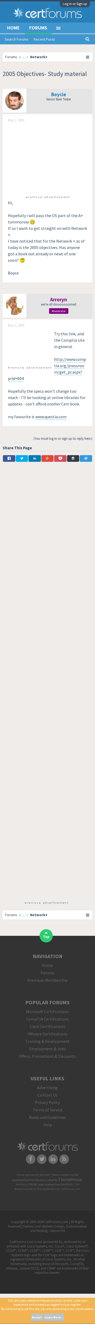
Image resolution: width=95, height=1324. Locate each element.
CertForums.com (70, 1189)
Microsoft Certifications (47, 1011)
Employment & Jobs (47, 1048)
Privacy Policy (47, 1102)
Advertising (47, 1087)
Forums (38, 28)
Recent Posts (44, 39)
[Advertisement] (47, 158)
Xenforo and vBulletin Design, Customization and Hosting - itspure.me (55, 1228)
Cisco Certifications (47, 1026)
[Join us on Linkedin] (53, 1159)
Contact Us (47, 1095)
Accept (37, 1317)
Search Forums (16, 39)
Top (46, 936)
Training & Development (47, 1041)
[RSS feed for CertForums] (64, 1159)
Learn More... (54, 1317)
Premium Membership (47, 980)
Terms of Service (48, 1110)
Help (47, 1124)
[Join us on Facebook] (30, 1159)
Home (13, 28)
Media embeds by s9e (65, 1175)
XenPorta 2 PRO (25, 1184)
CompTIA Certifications (47, 1019)
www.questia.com (50, 416)
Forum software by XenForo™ (34, 1175)
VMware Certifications (48, 1034)
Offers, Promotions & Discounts (47, 1056)
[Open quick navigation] (88, 57)
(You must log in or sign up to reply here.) (63, 438)
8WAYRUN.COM (70, 1184)
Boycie (58, 94)
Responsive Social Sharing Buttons (35, 1189)
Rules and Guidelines (47, 1117)
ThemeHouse (70, 1179)
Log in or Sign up (75, 4)
